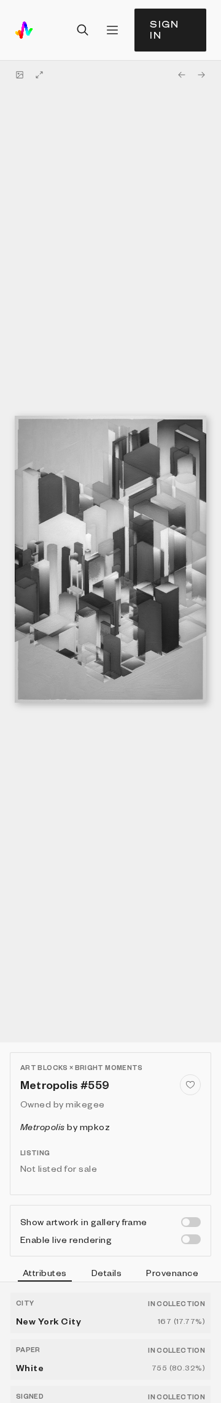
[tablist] (110, 1274)
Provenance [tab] (172, 1272)
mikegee (85, 1103)
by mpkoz (65, 1126)
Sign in (164, 29)
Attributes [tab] (45, 1272)
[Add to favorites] (190, 1084)
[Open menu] (112, 30)
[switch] (191, 1222)
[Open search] (83, 30)
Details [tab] (106, 1272)
